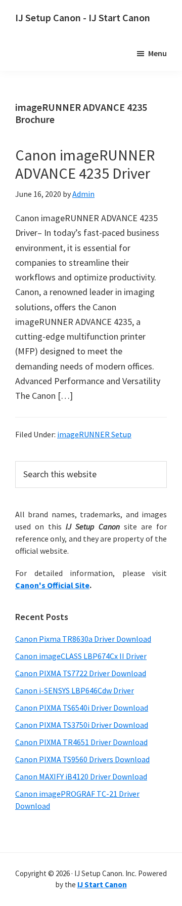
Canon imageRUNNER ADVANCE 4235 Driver (85, 164)
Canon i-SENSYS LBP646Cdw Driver (74, 690)
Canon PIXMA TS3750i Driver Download (81, 725)
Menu (157, 53)
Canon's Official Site (52, 585)
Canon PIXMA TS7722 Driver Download (80, 673)
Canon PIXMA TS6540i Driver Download (81, 708)
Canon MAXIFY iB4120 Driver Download (81, 776)
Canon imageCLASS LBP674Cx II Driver (81, 656)
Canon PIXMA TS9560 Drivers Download (82, 759)
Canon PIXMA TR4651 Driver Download (81, 742)
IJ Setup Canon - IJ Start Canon (82, 17)
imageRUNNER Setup (94, 434)
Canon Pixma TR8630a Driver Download (83, 639)
